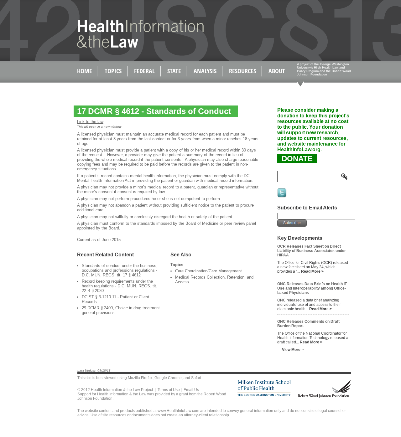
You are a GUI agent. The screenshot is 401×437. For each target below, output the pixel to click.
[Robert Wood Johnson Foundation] (324, 397)
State (174, 71)
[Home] (127, 46)
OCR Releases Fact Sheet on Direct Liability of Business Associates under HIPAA (311, 250)
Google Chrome (168, 378)
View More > (293, 349)
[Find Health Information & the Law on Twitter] (282, 197)
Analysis (205, 71)
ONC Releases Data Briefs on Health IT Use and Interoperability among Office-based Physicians (312, 288)
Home (84, 71)
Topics (113, 71)
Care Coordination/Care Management (208, 271)
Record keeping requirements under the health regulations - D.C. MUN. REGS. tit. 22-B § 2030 (119, 286)
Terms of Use (169, 390)
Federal (144, 71)
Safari (196, 378)
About (276, 71)
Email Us (191, 390)
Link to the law (90, 121)
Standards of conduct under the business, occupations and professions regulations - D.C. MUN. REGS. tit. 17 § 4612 (120, 270)
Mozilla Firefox (140, 378)
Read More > (312, 271)
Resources (242, 71)
